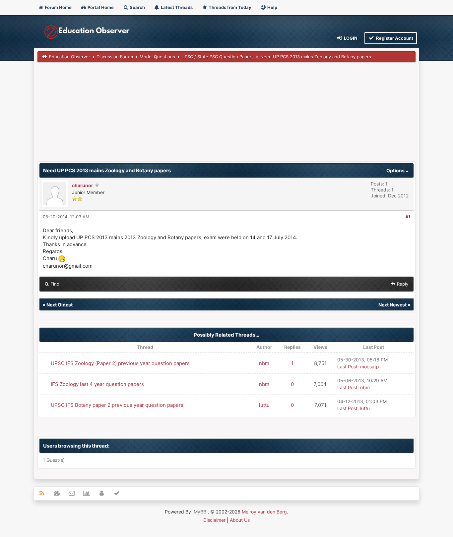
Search (137, 7)
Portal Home (100, 7)
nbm (264, 363)
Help (271, 7)
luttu (264, 405)
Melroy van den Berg (264, 511)
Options (396, 170)
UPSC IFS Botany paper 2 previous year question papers (117, 405)
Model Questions (157, 56)
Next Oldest (59, 304)
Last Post (347, 366)
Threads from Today (229, 7)
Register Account (394, 38)
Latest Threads (176, 7)
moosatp (369, 366)
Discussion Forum (115, 56)
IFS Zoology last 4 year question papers (97, 384)
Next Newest (392, 304)
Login (350, 38)
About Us (240, 520)
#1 (408, 216)
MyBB (200, 511)
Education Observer (69, 56)
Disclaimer (214, 520)
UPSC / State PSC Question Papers (217, 56)
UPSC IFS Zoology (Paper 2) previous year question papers (120, 363)
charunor (82, 185)
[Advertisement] (226, 115)
